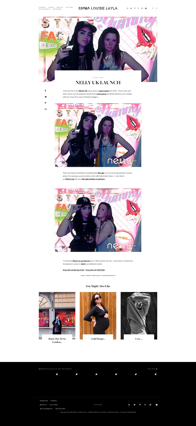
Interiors (57, 9)
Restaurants (44, 9)
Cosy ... (139, 339)
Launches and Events (108, 275)
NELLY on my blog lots (81, 261)
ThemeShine (131, 412)
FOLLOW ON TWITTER (95, 270)
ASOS (83, 264)
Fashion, (88, 275)
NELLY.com (69, 179)
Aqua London (104, 91)
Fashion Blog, (96, 275)
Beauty (60, 7)
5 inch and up (101, 94)
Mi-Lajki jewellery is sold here (93, 179)
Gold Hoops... (98, 339)
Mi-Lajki (101, 173)
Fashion (42, 7)
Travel (51, 7)
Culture (69, 7)
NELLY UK (83, 91)
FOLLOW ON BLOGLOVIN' (73, 270)
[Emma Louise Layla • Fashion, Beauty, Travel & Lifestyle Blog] (98, 8)
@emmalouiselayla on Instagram (55, 369)
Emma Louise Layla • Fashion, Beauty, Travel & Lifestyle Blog (95, 412)
